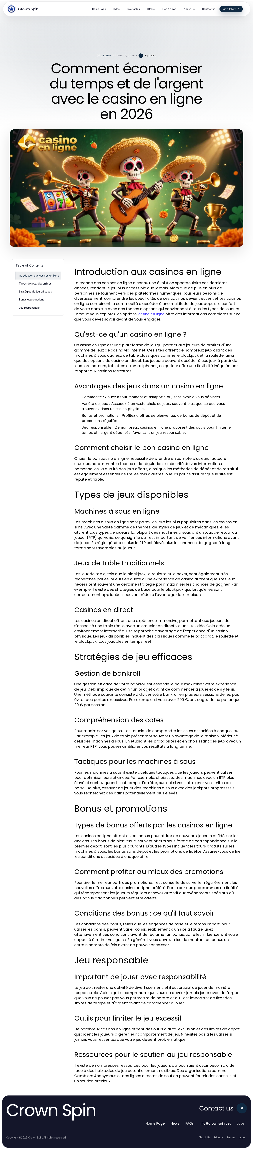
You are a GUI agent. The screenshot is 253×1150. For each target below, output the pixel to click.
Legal (242, 1137)
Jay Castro (150, 55)
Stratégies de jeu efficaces (35, 291)
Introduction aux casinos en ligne (39, 275)
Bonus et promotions (31, 299)
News (175, 1123)
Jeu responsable (29, 307)
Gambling (104, 55)
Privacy (218, 1137)
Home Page (155, 1123)
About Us (204, 1137)
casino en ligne (151, 314)
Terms (231, 1137)
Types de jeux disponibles (35, 283)
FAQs (189, 1123)
